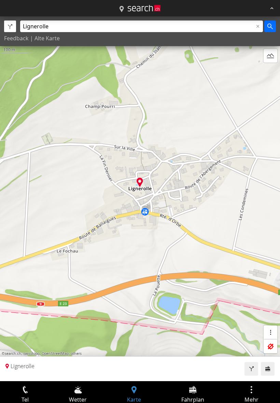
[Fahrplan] (268, 369)
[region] (140, 198)
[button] (140, 182)
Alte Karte (47, 38)
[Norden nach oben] (270, 72)
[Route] (251, 369)
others (76, 353)
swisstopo (31, 353)
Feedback (16, 38)
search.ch (13, 353)
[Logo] (144, 8)
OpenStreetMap (55, 353)
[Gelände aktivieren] (270, 55)
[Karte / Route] (122, 9)
